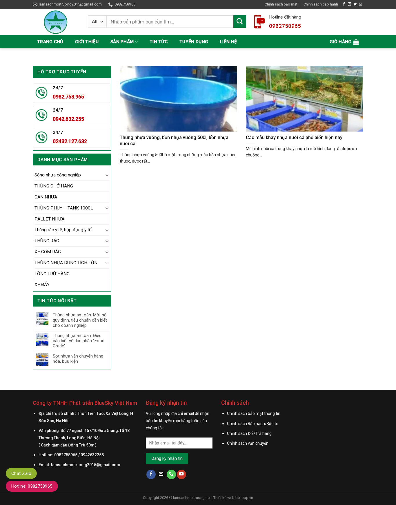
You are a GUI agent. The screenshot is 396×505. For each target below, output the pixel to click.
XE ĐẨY (42, 284)
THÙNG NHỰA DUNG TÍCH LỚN (65, 262)
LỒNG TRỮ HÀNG (52, 273)
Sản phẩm (122, 41)
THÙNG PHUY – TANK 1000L (63, 208)
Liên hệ (228, 41)
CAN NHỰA (45, 197)
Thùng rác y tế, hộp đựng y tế (62, 229)
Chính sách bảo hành (321, 4)
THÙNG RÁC (46, 240)
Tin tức (159, 41)
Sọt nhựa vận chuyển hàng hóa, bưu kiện (78, 358)
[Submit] (239, 21)
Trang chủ (50, 41)
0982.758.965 (68, 97)
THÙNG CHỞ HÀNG (53, 186)
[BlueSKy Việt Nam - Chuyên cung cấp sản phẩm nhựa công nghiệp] (56, 22)
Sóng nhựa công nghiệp (57, 175)
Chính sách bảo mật (281, 4)
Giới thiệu (87, 41)
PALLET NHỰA (49, 219)
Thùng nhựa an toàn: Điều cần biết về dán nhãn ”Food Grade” (78, 341)
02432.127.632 (70, 141)
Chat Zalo (21, 473)
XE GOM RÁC (47, 251)
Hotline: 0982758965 (31, 486)
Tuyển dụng (193, 41)
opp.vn (247, 497)
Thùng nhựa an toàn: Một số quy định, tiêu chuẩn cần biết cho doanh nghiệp (80, 320)
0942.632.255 (68, 119)
